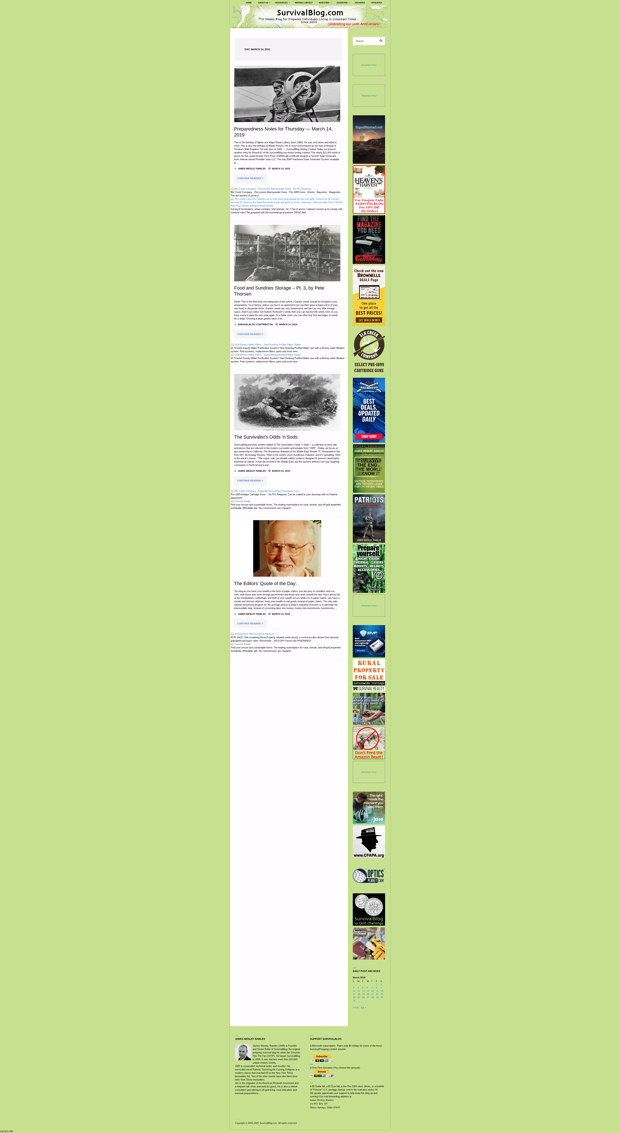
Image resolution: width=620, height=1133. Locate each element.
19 (363, 994)
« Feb (356, 1007)
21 (372, 994)
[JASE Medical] (369, 808)
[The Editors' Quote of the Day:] (287, 548)
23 (382, 994)
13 (368, 991)
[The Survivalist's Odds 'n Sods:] (287, 402)
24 (354, 997)
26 (363, 997)
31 (354, 1000)
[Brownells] (369, 295)
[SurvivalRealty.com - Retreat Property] (369, 675)
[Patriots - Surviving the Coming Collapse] (369, 518)
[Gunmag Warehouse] (369, 239)
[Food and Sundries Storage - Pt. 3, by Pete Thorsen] (287, 253)
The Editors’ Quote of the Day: (265, 583)
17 (354, 994)
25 (358, 997)
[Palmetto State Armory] (369, 410)
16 (382, 991)
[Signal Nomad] (369, 139)
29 (377, 997)
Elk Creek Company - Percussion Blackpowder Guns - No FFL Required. (271, 188)
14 (372, 991)
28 (372, 997)
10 (354, 991)
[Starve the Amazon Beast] (369, 743)
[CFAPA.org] (369, 842)
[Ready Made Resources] (369, 568)
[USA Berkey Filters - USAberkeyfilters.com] (369, 709)
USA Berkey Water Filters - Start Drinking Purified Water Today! (266, 344)
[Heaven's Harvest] (369, 189)
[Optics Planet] (369, 875)
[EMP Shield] (369, 641)
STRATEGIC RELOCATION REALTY (252, 634)
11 (358, 991)
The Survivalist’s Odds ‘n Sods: (266, 437)
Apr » (363, 1007)
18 (358, 994)
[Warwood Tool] (369, 943)
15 (377, 991)
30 (382, 997)
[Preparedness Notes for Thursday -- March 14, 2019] (287, 94)
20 (368, 994)
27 (368, 997)
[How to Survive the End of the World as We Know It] (369, 468)
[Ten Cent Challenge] (369, 909)
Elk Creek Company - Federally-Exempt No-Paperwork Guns (265, 491)
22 (377, 994)
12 (363, 991)
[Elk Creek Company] (369, 352)
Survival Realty (241, 501)
